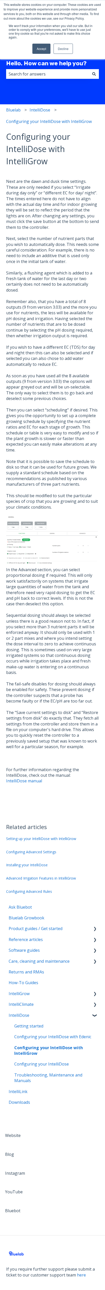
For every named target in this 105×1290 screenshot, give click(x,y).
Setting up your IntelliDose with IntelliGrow (41, 838)
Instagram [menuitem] (15, 1173)
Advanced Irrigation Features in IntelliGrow (41, 878)
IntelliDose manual (24, 781)
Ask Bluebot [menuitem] (20, 907)
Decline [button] (63, 48)
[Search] (94, 74)
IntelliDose (40, 110)
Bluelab (13, 110)
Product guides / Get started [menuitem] (35, 928)
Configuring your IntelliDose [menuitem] (41, 1064)
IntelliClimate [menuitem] (21, 1004)
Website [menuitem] (13, 1135)
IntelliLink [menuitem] (18, 1091)
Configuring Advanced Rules (29, 891)
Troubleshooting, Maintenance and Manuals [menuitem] (48, 1077)
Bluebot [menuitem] (12, 1210)
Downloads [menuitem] (19, 1102)
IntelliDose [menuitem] (19, 1015)
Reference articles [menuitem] (26, 939)
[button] (95, 929)
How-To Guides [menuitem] (23, 982)
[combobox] (47, 74)
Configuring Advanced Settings (31, 851)
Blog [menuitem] (9, 1154)
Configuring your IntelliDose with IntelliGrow (49, 121)
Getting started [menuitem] (28, 1026)
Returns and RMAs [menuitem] (26, 972)
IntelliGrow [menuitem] (19, 993)
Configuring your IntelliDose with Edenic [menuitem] (52, 1036)
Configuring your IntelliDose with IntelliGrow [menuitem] (48, 1050)
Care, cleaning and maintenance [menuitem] (39, 961)
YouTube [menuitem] (14, 1192)
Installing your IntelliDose (27, 864)
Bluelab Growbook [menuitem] (26, 918)
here (81, 1275)
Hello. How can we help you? (46, 63)
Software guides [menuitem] (24, 950)
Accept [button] (41, 48)
